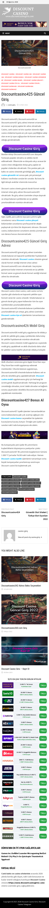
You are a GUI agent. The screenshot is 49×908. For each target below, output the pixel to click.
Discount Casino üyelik (30, 83)
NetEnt (43, 853)
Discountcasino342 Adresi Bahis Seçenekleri (21, 585)
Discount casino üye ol (11, 315)
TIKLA (43, 685)
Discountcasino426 (25, 86)
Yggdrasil (5, 859)
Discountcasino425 (9, 86)
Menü (7, 33)
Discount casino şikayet (27, 220)
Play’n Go (17, 856)
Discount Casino (7, 74)
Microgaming (33, 853)
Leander (23, 853)
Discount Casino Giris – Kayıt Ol (15, 669)
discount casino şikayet (33, 80)
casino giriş (11, 105)
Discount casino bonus (11, 418)
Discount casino (27, 259)
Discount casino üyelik (11, 458)
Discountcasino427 (9, 89)
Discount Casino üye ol (10, 83)
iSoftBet (15, 853)
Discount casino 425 (24, 74)
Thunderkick (37, 856)
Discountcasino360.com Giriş (14, 628)
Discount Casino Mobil (13, 80)
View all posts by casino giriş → (30, 537)
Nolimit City (7, 856)
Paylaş (8, 111)
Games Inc (6, 853)
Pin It (31, 111)
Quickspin (26, 856)
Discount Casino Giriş (30, 480)
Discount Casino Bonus (14, 77)
